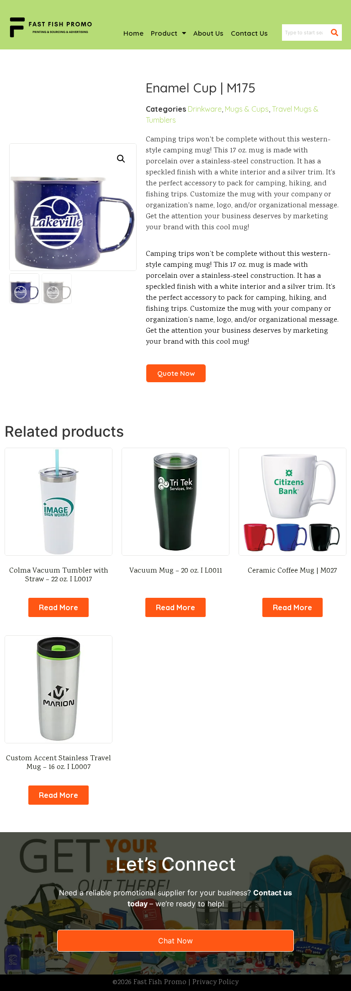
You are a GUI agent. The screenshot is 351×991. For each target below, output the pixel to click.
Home (133, 33)
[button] (121, 159)
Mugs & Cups (247, 109)
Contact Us (249, 33)
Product (164, 33)
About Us (208, 33)
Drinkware (205, 109)
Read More (58, 607)
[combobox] (306, 32)
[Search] (336, 32)
